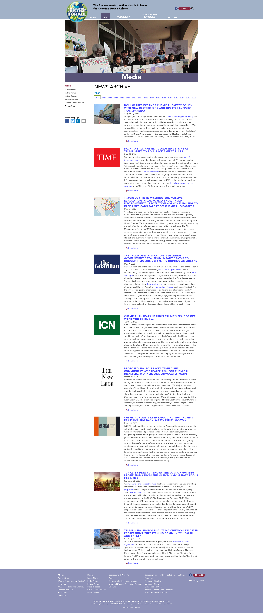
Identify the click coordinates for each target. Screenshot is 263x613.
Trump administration (163, 287)
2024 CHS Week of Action (156, 593)
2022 (121, 98)
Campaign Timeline (153, 581)
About (61, 575)
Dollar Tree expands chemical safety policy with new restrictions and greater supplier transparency (158, 108)
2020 (134, 98)
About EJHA (63, 578)
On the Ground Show (96, 590)
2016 (158, 98)
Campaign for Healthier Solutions (123, 581)
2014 (170, 98)
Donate (184, 9)
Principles (62, 584)
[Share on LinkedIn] (78, 121)
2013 (176, 98)
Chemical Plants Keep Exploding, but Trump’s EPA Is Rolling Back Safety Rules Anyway (158, 419)
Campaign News (152, 584)
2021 (127, 98)
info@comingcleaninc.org (99, 604)
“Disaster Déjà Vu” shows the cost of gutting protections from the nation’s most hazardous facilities (161, 476)
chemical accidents (150, 172)
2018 (146, 98)
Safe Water (113, 587)
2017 (152, 98)
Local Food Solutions (153, 587)
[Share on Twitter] (73, 121)
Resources (62, 593)
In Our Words (93, 584)
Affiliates (182, 575)
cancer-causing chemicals (169, 270)
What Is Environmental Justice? (71, 581)
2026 (97, 98)
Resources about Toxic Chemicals (159, 590)
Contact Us (62, 596)
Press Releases (93, 587)
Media (90, 575)
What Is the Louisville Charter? (71, 587)
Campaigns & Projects (119, 575)
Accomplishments (65, 590)
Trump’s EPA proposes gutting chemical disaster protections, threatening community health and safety (161, 533)
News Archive (93, 593)
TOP (261, 18)
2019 (140, 98)
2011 (182, 98)
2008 (194, 98)
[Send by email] (84, 121)
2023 (115, 98)
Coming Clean (197, 581)
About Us (149, 578)
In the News (92, 581)
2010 (188, 98)
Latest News (92, 578)
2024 (109, 98)
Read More (133, 141)
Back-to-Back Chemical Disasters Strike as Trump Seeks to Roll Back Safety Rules (156, 150)
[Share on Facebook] (67, 121)
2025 (103, 98)
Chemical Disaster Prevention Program (125, 584)
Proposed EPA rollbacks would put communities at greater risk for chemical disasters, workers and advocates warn (156, 371)
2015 (164, 98)
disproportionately (154, 284)
